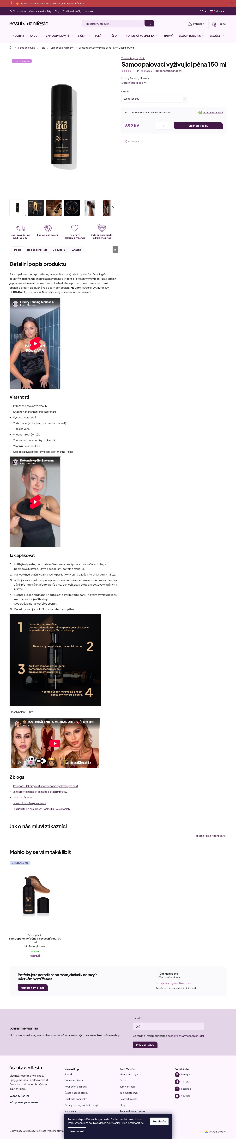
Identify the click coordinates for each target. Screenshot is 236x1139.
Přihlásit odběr (145, 1044)
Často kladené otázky (40, 11)
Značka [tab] (76, 249)
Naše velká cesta (128, 1098)
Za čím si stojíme (18, 11)
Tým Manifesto (128, 1086)
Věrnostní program (130, 1074)
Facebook (186, 1088)
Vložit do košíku (198, 125)
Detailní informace (132, 82)
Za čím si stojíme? (129, 1092)
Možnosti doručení (213, 112)
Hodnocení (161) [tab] (37, 249)
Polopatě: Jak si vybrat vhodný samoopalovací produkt (45, 786)
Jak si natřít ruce (22, 797)
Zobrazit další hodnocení (210, 835)
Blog (57, 11)
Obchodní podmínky (76, 1098)
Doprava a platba (74, 1080)
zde (141, 1123)
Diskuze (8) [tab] (59, 249)
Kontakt (69, 1074)
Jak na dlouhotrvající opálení (29, 803)
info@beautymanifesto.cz (173, 983)
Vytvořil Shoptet (218, 1131)
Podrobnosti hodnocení (168, 70)
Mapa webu (71, 1111)
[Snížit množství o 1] (158, 125)
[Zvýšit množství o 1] (169, 125)
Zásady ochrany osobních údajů (81, 1105)
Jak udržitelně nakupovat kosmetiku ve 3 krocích (41, 809)
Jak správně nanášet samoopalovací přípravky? (40, 791)
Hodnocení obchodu (76, 1086)
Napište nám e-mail (32, 987)
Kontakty (89, 11)
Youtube (185, 1095)
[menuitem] (18, 36)
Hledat (149, 23)
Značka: (133, 58)
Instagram (186, 1074)
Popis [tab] (17, 249)
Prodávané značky (72, 11)
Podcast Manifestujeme (132, 1111)
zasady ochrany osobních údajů (186, 1035)
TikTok (185, 1081)
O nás (123, 1080)
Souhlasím (159, 1121)
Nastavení (77, 1131)
